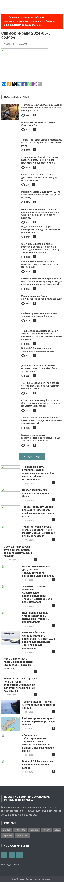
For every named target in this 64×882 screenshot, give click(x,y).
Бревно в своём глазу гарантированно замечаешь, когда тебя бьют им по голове (40, 437)
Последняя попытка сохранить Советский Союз (38, 123)
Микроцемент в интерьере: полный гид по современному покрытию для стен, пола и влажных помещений (41, 281)
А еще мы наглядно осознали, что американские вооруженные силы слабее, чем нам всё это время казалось (40, 213)
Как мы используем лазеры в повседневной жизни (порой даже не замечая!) (40, 264)
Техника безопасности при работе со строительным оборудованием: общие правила (40, 385)
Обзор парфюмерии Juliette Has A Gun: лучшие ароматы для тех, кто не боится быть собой (40, 403)
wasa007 (23, 44)
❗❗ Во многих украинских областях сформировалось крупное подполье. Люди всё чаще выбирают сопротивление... (29, 21)
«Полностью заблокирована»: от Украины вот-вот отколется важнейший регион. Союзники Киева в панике (41, 335)
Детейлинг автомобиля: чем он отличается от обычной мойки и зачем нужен (39, 368)
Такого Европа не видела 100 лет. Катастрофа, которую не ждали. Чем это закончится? (41, 420)
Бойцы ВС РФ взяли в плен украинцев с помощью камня (37, 349)
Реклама (34, 829)
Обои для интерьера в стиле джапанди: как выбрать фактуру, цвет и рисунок (39, 177)
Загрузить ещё (32, 456)
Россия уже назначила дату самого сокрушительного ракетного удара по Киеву (40, 194)
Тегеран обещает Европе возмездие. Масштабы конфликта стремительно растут (41, 142)
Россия (46, 829)
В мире (6, 829)
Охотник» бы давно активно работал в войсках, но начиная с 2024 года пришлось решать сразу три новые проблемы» (40, 248)
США (57, 829)
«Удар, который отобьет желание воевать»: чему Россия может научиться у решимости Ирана (40, 160)
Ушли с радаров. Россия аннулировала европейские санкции (41, 297)
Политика (20, 829)
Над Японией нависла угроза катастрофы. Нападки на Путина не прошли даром (40, 229)
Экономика (22, 835)
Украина (7, 835)
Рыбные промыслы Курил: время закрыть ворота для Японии (39, 315)
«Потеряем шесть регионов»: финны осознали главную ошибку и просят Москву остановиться (41, 107)
